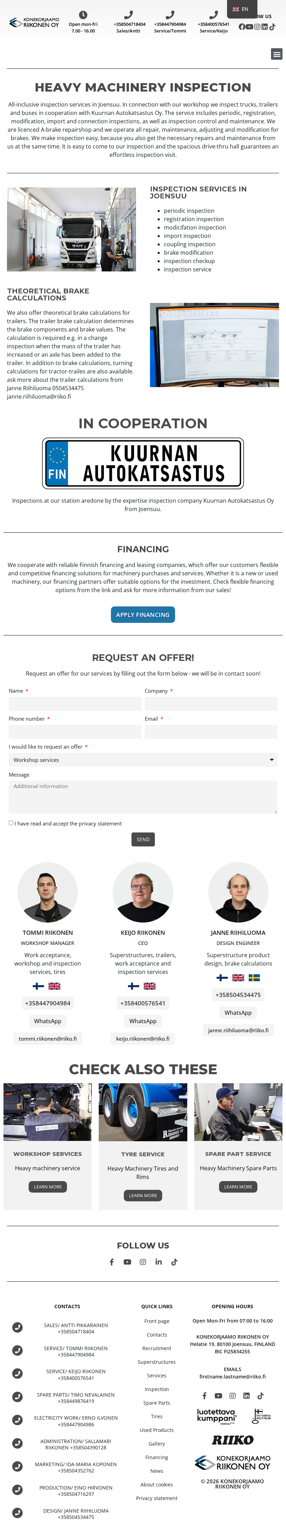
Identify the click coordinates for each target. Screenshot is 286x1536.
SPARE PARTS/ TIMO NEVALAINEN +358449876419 (76, 1397)
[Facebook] (242, 26)
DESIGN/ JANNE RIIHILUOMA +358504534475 (76, 1513)
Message (19, 775)
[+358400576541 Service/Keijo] (213, 14)
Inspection (157, 1389)
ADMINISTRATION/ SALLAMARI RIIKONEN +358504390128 (75, 1444)
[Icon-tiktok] (272, 26)
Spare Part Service (238, 1154)
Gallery (157, 1443)
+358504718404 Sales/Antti (129, 27)
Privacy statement (157, 1498)
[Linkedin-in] (159, 1262)
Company (157, 691)
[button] (277, 54)
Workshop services (47, 1154)
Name (16, 691)
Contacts (157, 1334)
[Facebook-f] (112, 1262)
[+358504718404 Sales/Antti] (128, 14)
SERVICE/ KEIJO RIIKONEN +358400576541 (76, 1374)
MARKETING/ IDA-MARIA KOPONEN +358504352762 (76, 1467)
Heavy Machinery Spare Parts (238, 1168)
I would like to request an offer (46, 747)
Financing (156, 1457)
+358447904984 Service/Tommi (170, 27)
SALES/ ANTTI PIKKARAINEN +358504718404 (76, 1328)
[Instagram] (257, 26)
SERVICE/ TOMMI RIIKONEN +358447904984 (76, 1351)
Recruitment (156, 1348)
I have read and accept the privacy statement (68, 823)
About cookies (157, 1484)
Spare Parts (156, 1402)
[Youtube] (249, 26)
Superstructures (157, 1362)
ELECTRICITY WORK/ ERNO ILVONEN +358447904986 (76, 1420)
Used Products (157, 1430)
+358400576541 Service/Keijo (213, 27)
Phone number (27, 719)
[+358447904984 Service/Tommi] (170, 14)
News (156, 1471)
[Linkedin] (264, 26)
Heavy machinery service (47, 1168)
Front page (157, 1321)
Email (152, 719)
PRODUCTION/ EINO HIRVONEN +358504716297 (76, 1490)
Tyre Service (143, 1154)
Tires (157, 1416)
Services (156, 1375)
